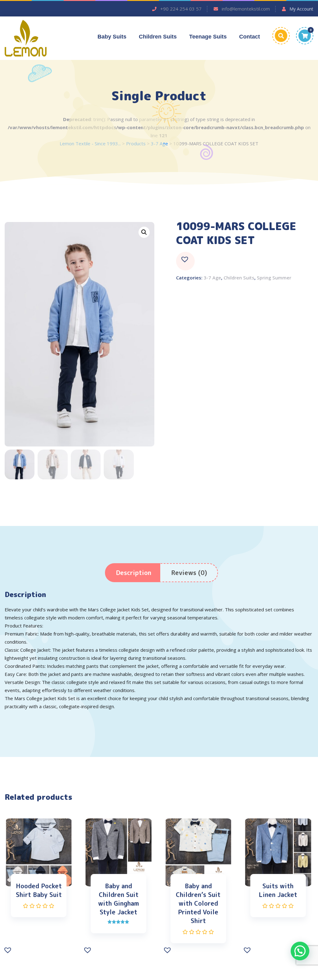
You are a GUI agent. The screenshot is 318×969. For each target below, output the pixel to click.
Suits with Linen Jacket (278, 890)
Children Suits (158, 37)
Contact (249, 37)
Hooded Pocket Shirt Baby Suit (39, 890)
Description (133, 572)
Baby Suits (112, 37)
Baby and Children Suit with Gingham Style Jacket (118, 898)
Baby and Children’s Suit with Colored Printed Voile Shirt (198, 903)
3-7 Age (212, 277)
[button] (185, 261)
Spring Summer (274, 277)
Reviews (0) (189, 572)
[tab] (133, 572)
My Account (301, 9)
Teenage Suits (208, 37)
